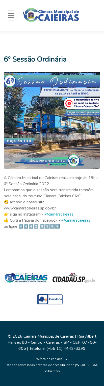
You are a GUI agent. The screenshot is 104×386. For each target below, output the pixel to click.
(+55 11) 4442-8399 (66, 348)
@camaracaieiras (58, 214)
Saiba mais (52, 371)
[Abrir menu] (11, 15)
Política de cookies (48, 359)
